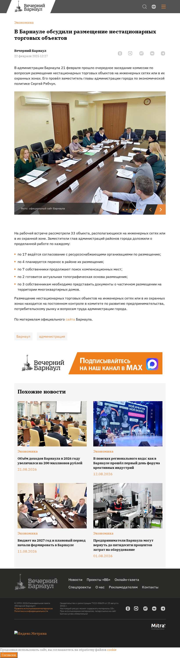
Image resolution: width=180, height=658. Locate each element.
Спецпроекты (79, 587)
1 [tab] (123, 209)
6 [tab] (141, 209)
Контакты (150, 587)
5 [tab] (137, 209)
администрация (52, 336)
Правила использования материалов (33, 608)
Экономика (28, 451)
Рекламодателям (123, 587)
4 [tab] (134, 209)
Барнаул (23, 336)
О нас (99, 587)
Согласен (9, 655)
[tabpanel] (90, 153)
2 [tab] (127, 209)
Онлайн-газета (127, 579)
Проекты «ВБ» (98, 579)
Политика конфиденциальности (31, 611)
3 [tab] (130, 209)
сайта (70, 319)
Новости (75, 579)
